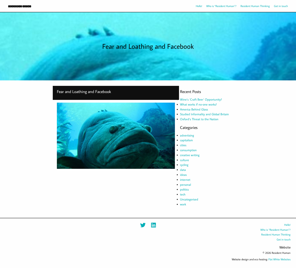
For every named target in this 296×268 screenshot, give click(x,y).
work (183, 204)
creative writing (189, 155)
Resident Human (19, 6)
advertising (187, 135)
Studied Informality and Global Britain (204, 114)
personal (185, 185)
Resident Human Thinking (255, 6)
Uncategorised (189, 199)
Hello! (199, 6)
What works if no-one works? (198, 104)
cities (183, 145)
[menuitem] (197, 6)
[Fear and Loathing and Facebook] (116, 135)
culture (184, 160)
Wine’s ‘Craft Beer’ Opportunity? (201, 99)
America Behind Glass (194, 109)
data (183, 170)
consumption (188, 150)
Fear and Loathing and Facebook (84, 91)
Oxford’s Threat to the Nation (199, 119)
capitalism (186, 140)
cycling (184, 165)
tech (183, 194)
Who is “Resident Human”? (221, 6)
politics (184, 189)
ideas (183, 175)
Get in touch (281, 6)
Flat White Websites (279, 259)
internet (185, 180)
